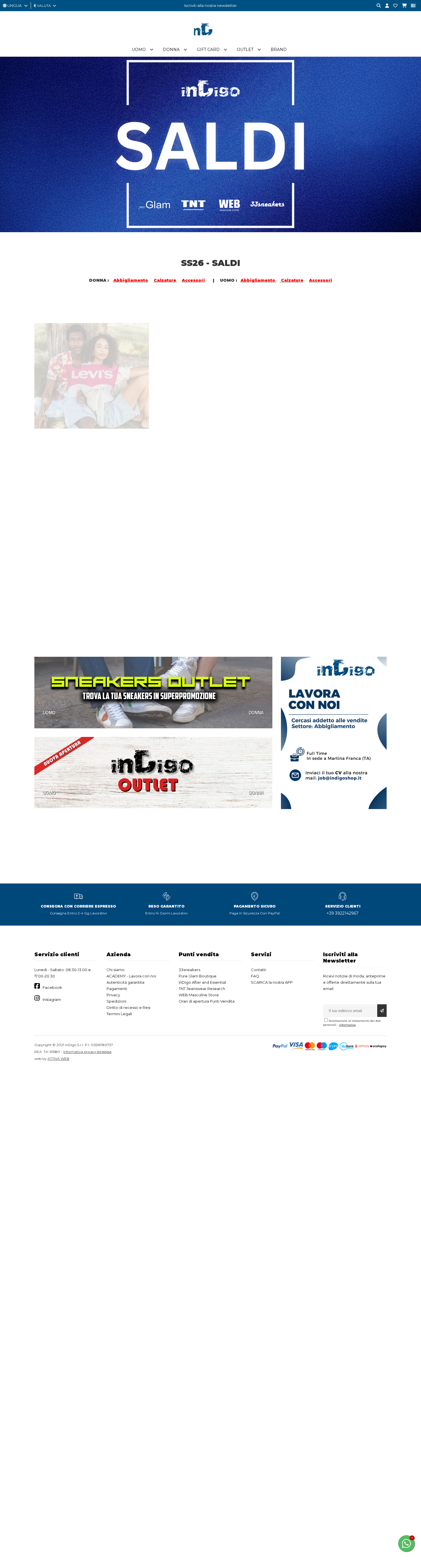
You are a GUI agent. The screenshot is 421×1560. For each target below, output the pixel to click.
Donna (171, 49)
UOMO (49, 391)
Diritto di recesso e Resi (128, 1007)
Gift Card (208, 49)
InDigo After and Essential (202, 982)
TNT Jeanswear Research (202, 988)
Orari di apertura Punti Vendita (207, 1001)
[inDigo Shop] (210, 39)
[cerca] (376, 6)
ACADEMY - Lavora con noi (131, 976)
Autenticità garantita (125, 982)
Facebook (52, 987)
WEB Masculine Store (199, 995)
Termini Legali (119, 1013)
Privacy (113, 995)
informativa (347, 1025)
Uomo (139, 49)
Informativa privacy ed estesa (87, 1052)
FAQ (255, 976)
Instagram (52, 999)
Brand (279, 49)
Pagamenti (117, 988)
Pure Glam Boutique (198, 976)
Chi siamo (116, 969)
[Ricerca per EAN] (411, 6)
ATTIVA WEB (58, 1058)
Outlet (245, 49)
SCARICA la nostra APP (272, 982)
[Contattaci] (393, 6)
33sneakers (189, 969)
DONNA (132, 391)
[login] (385, 6)
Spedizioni (116, 1001)
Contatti (258, 969)
